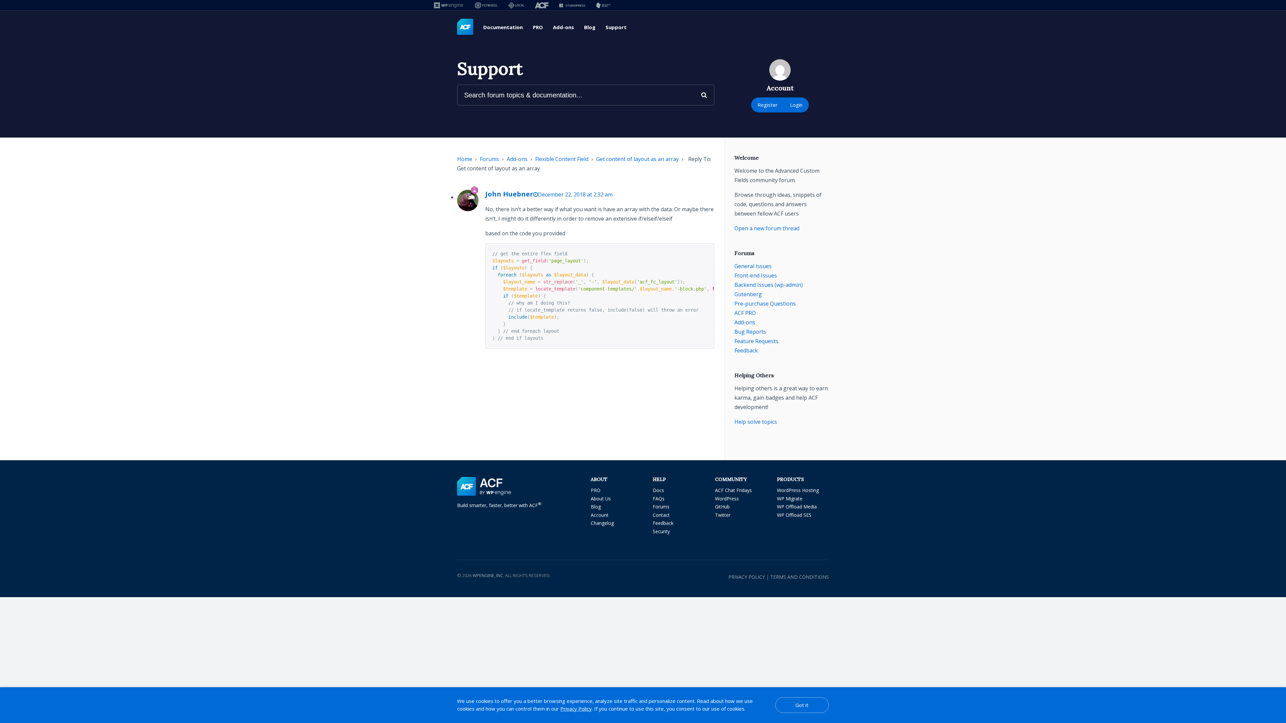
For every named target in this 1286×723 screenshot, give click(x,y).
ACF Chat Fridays (733, 490)
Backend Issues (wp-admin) (768, 285)
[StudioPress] (572, 5)
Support (616, 27)
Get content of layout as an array (637, 159)
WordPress (727, 498)
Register (768, 104)
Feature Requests (756, 341)
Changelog (602, 523)
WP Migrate (789, 498)
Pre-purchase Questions (765, 303)
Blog (589, 27)
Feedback (746, 350)
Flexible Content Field (561, 159)
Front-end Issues (755, 275)
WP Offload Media (797, 506)
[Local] (516, 5)
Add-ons (563, 27)
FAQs (658, 498)
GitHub (722, 506)
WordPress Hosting (798, 490)
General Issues (753, 266)
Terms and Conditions (799, 577)
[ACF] (541, 5)
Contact (661, 515)
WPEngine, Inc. (488, 575)
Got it (801, 705)
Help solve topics (755, 421)
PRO (538, 27)
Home (464, 159)
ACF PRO (745, 313)
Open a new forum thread (766, 228)
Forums (489, 159)
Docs (658, 490)
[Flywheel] (486, 5)
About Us (601, 498)
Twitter (722, 515)
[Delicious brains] (603, 5)
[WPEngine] (449, 5)
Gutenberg (748, 294)
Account (600, 515)
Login (796, 104)
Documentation (503, 27)
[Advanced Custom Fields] (465, 27)
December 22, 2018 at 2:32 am (575, 194)
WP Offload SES (794, 515)
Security (661, 531)
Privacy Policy (746, 577)
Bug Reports (750, 331)
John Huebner (509, 193)
